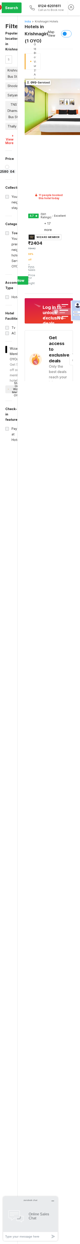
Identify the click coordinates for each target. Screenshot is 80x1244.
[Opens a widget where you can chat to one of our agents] (30, 1218)
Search (11, 8)
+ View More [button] (9, 139)
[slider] (7, 167)
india (28, 21)
